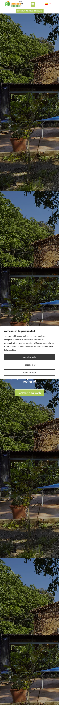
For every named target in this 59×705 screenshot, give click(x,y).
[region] (29, 352)
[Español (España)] (48, 3)
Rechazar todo (29, 372)
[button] (33, 4)
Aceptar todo (29, 357)
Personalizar (29, 365)
